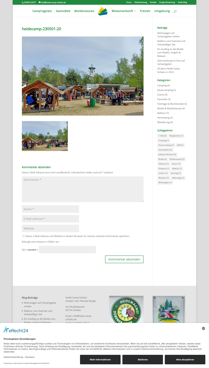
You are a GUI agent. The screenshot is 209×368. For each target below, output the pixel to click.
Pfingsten (164, 168)
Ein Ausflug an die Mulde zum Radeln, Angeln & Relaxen (170, 52)
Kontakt (153, 2)
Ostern (176, 163)
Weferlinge (178, 178)
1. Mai (162, 135)
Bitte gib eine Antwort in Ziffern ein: (41, 241)
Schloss (163, 173)
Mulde (163, 159)
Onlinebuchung (140, 2)
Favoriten (162, 99)
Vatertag (176, 173)
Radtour (161, 112)
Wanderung (163, 122)
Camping (162, 85)
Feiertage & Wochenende (170, 103)
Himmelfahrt (165, 150)
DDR (180, 145)
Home (129, 2)
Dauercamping (165, 90)
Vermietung (163, 117)
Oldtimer (164, 163)
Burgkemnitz (176, 135)
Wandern (164, 178)
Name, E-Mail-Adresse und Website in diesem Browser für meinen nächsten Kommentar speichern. (78, 236)
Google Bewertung (167, 2)
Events (160, 94)
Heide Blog (182, 2)
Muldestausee (177, 159)
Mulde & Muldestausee (169, 108)
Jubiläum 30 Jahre (167, 154)
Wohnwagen (165, 182)
